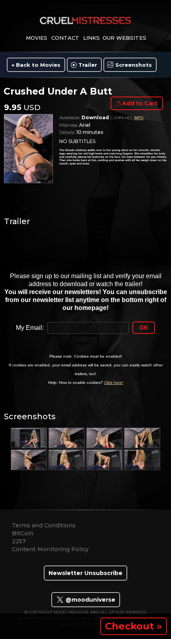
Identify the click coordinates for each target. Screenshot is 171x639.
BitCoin (22, 533)
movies (36, 38)
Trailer (87, 65)
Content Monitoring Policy (50, 549)
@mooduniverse (89, 599)
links (91, 38)
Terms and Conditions (44, 525)
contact (65, 38)
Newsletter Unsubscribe (85, 573)
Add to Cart (139, 103)
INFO (138, 117)
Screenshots (133, 65)
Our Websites (124, 38)
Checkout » (133, 626)
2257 (19, 541)
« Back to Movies (36, 65)
